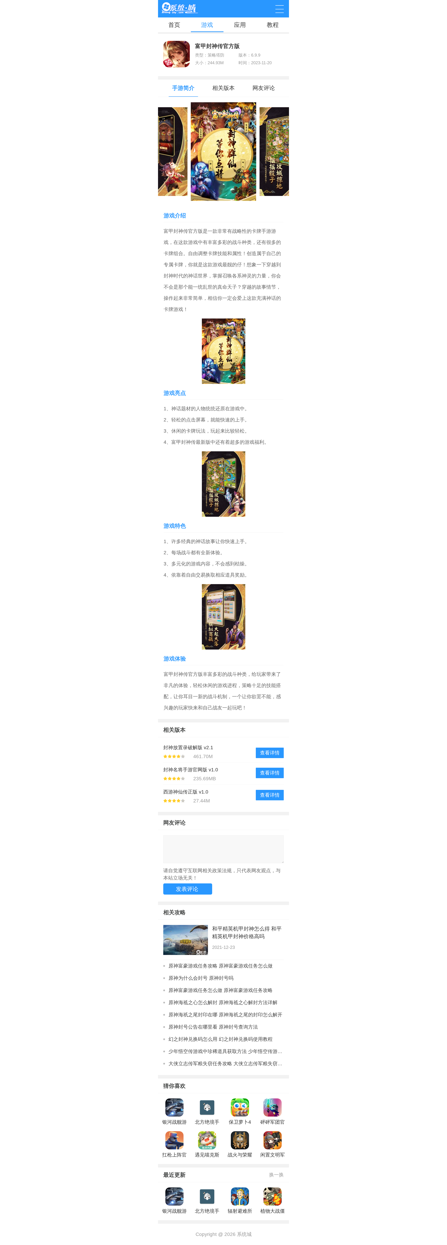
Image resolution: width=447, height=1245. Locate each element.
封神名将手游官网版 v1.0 (190, 769)
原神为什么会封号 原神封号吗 (200, 978)
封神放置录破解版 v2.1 (188, 747)
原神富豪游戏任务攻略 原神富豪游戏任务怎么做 (220, 966)
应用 (240, 24)
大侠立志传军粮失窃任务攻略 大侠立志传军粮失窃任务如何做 (226, 1063)
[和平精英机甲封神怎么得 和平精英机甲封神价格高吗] (185, 940)
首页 (174, 24)
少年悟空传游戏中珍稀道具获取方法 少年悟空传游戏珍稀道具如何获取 (226, 1051)
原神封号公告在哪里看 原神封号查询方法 (213, 1027)
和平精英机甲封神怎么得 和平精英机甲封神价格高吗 (247, 932)
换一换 (276, 1174)
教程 (273, 24)
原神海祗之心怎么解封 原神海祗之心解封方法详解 (222, 1002)
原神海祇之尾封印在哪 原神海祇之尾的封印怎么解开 (225, 1014)
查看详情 (270, 752)
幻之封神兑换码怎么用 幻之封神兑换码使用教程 (220, 1039)
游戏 (207, 24)
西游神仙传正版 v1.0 (185, 792)
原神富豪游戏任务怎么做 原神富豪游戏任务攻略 (220, 990)
